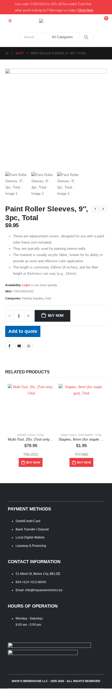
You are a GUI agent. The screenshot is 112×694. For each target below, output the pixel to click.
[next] (103, 209)
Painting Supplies (32, 298)
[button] (10, 20)
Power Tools (26, 435)
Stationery (85, 435)
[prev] (95, 209)
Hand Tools (69, 435)
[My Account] (91, 20)
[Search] (86, 37)
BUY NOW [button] (33, 462)
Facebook (9, 346)
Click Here (85, 10)
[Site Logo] (56, 21)
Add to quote (22, 331)
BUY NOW (56, 316)
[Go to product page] (30, 406)
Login (26, 285)
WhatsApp (29, 346)
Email (19, 346)
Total (48, 298)
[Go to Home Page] (6, 53)
